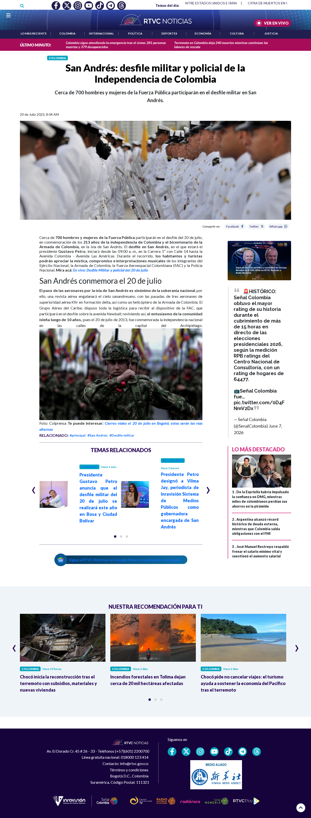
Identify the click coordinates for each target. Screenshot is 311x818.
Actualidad (173, 460)
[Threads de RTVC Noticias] (256, 751)
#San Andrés (97, 435)
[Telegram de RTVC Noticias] (242, 751)
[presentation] (33, 488)
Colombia (67, 33)
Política (135, 33)
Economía (203, 33)
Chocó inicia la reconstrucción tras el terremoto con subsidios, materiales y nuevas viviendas (58, 683)
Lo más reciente (34, 33)
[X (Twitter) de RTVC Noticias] (186, 751)
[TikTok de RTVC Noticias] (228, 751)
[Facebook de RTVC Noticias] (172, 751)
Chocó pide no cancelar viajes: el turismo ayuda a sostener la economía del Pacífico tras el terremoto (243, 683)
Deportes (169, 33)
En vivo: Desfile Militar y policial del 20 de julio (110, 270)
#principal (78, 435)
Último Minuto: (35, 44)
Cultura (237, 33)
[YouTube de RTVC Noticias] (214, 751)
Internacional (101, 33)
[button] (115, 536)
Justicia (271, 33)
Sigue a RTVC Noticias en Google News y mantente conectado (124, 559)
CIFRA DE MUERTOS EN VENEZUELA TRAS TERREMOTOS (192, 3)
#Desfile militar (122, 435)
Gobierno (89, 467)
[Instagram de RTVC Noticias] (200, 751)
